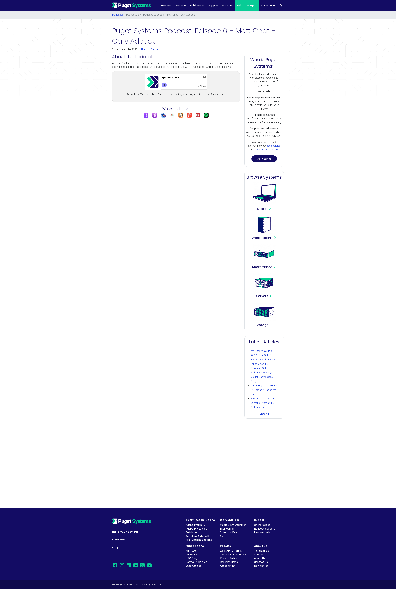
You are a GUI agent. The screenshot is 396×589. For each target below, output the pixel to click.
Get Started (264, 159)
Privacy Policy (228, 558)
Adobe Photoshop (196, 528)
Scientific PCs (228, 532)
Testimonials (262, 550)
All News (191, 550)
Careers (258, 554)
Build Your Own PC (125, 532)
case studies (273, 145)
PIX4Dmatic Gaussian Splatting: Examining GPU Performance (263, 403)
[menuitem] (281, 5)
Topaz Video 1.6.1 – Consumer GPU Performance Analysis (262, 368)
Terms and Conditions (233, 554)
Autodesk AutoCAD (197, 536)
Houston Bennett (150, 49)
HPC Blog (191, 558)
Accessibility (227, 565)
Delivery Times (229, 562)
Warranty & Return (231, 550)
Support (213, 5)
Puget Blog (192, 554)
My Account (268, 5)
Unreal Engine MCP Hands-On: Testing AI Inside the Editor (264, 390)
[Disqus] (198, 464)
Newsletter (261, 565)
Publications (197, 5)
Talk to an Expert (247, 5)
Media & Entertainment (234, 524)
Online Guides (262, 524)
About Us (227, 5)
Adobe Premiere (195, 524)
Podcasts (117, 14)
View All (264, 413)
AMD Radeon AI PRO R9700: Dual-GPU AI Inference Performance (263, 355)
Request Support (264, 528)
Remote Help (262, 532)
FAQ (115, 547)
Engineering (227, 528)
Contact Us (261, 562)
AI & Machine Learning (199, 539)
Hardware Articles (196, 562)
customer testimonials (266, 149)
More (223, 536)
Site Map (118, 539)
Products (180, 5)
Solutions (166, 5)
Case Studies (194, 565)
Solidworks (192, 532)
